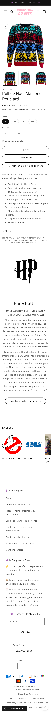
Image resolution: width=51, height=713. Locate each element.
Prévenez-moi (25, 157)
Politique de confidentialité (20, 543)
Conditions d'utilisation (18, 537)
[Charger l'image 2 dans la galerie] (25, 78)
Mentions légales (14, 549)
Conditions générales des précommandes (19, 529)
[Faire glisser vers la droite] (32, 473)
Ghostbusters (9, 458)
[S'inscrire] (41, 621)
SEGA (26, 458)
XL (34, 122)
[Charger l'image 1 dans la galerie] (10, 78)
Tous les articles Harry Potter (25, 400)
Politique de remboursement (27, 690)
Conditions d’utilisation (16, 698)
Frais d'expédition (21, 109)
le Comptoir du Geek (28, 686)
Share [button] (8, 231)
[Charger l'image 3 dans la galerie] (41, 78)
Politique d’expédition (38, 698)
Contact (9, 498)
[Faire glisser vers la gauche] (19, 473)
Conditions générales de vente (21, 520)
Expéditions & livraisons (18, 504)
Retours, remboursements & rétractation (20, 512)
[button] (6, 12)
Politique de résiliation (33, 707)
